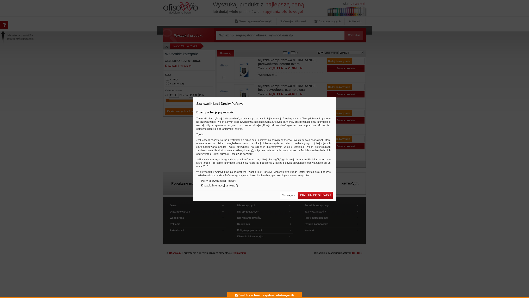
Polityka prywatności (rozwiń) (218, 180)
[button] (288, 195)
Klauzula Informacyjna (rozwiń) (219, 185)
